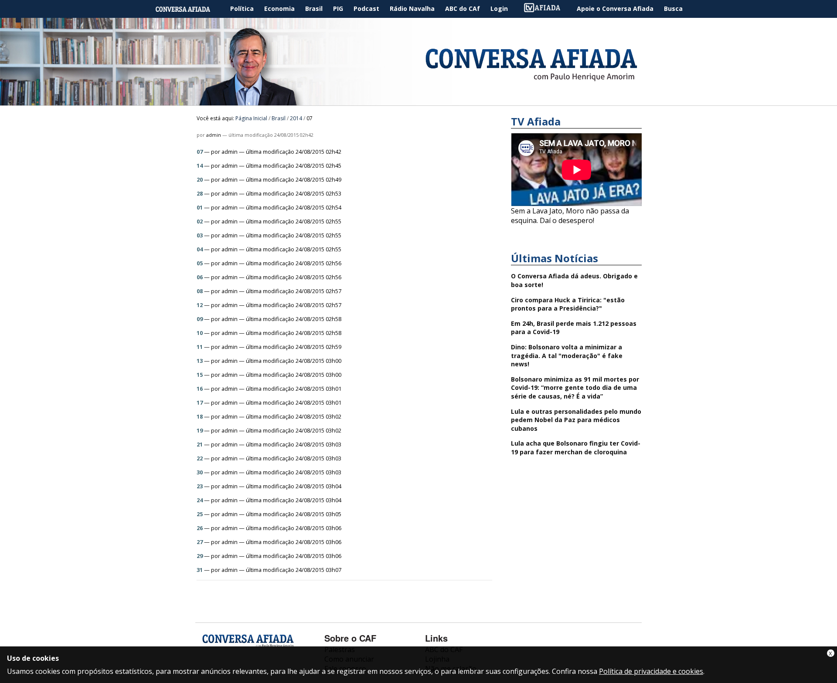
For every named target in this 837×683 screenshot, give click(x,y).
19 (200, 430)
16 (200, 388)
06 (200, 277)
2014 (296, 118)
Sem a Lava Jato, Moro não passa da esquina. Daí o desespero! (570, 215)
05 (200, 263)
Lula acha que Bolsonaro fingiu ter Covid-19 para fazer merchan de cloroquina (575, 447)
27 (200, 542)
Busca (673, 8)
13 (200, 361)
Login (499, 8)
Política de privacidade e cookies (651, 671)
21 (200, 444)
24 (200, 500)
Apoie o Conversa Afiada (615, 8)
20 (200, 179)
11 (200, 347)
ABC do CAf (462, 8)
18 (200, 416)
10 (200, 333)
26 (200, 528)
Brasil (314, 8)
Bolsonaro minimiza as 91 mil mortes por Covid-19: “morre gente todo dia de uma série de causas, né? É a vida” (575, 387)
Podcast (366, 8)
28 (200, 193)
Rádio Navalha (412, 8)
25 (200, 514)
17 (200, 402)
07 (200, 152)
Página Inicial (189, 9)
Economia (279, 8)
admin (213, 135)
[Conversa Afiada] (418, 100)
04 (200, 249)
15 (200, 375)
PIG (338, 8)
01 (200, 207)
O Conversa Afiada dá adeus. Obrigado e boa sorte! (574, 280)
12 (200, 305)
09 (200, 319)
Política (242, 8)
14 (200, 165)
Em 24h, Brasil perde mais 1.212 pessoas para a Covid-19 (573, 327)
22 (200, 458)
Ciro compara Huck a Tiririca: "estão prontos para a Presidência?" (568, 304)
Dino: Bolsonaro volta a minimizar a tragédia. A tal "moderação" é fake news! (567, 355)
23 (200, 486)
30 (200, 472)
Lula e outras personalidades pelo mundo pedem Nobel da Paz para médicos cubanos (576, 420)
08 (200, 291)
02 (200, 221)
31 (200, 570)
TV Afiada (547, 9)
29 (200, 556)
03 (200, 235)
